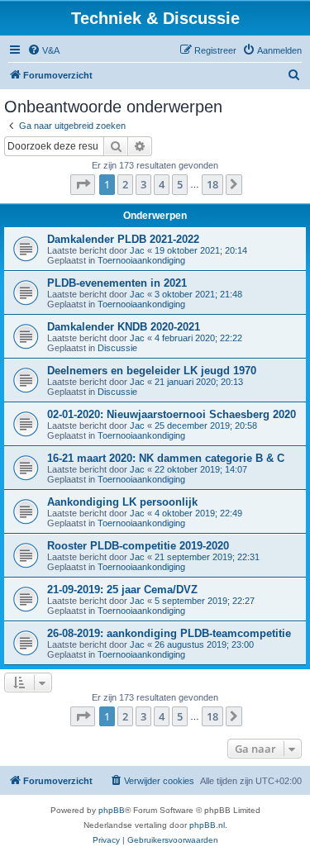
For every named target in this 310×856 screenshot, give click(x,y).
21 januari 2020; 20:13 (199, 382)
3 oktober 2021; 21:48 (198, 294)
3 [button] (143, 184)
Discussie (117, 348)
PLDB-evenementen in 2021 (117, 283)
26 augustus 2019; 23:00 (204, 644)
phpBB (111, 810)
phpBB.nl (207, 825)
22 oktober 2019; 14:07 (201, 469)
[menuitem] (43, 50)
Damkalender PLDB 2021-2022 (123, 239)
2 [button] (125, 184)
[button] (82, 184)
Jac (137, 250)
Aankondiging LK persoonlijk (122, 502)
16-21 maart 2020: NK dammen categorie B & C (165, 458)
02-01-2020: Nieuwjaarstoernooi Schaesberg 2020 (171, 414)
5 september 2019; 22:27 (205, 601)
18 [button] (212, 184)
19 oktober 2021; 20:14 (201, 250)
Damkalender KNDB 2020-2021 (123, 327)
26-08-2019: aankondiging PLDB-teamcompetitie (169, 633)
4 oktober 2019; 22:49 (198, 513)
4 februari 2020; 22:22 (198, 338)
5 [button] (180, 184)
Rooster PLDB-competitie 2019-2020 (138, 546)
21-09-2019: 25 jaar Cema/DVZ (122, 589)
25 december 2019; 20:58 (206, 425)
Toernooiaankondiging (141, 260)
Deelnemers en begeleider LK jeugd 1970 (151, 370)
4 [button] (162, 184)
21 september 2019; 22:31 (207, 557)
